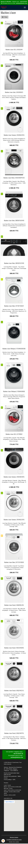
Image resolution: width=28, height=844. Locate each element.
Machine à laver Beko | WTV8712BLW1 (14, 306)
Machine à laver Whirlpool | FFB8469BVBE (14, 391)
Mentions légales (14, 837)
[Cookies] (3, 841)
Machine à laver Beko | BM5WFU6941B (14, 220)
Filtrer (5, 17)
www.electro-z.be (8, 798)
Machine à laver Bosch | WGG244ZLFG (14, 690)
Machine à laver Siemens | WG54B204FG (14, 477)
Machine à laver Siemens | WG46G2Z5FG (14, 135)
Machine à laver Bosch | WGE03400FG (14, 648)
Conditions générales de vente (14, 839)
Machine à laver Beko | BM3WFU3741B (14, 263)
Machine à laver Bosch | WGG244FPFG (14, 733)
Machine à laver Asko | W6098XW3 (14, 92)
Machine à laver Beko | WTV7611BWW (14, 562)
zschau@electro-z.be (21, 3)
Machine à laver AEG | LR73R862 (14, 434)
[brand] (4, 7)
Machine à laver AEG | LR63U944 (14, 49)
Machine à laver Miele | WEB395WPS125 (14, 178)
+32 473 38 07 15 (18, 753)
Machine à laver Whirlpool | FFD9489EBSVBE (14, 348)
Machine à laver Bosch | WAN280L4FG (14, 605)
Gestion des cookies (14, 842)
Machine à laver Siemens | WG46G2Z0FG (14, 519)
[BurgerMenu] (25, 7)
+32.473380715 (14, 770)
